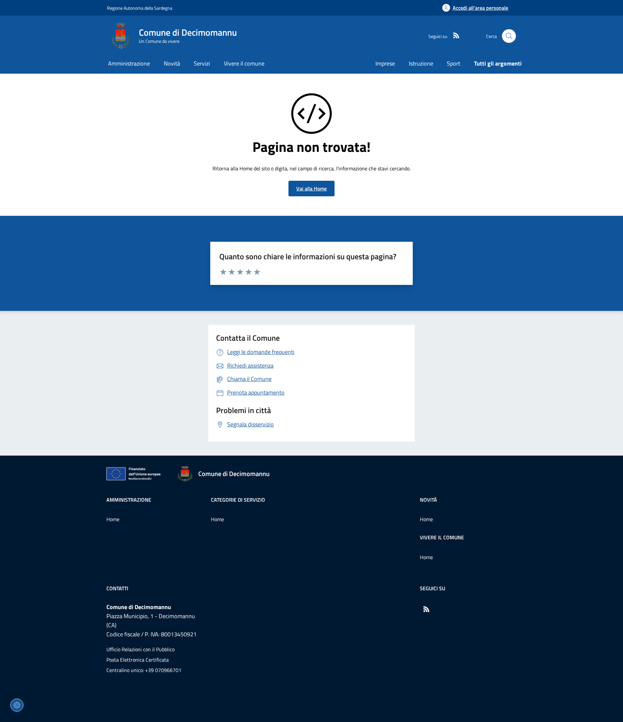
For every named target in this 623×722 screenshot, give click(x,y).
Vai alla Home (311, 188)
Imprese (385, 63)
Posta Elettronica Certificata (137, 660)
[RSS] (453, 36)
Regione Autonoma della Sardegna (139, 8)
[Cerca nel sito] (509, 36)
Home (112, 519)
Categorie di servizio (238, 500)
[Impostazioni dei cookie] (16, 705)
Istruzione (421, 63)
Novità (428, 500)
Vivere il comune (442, 537)
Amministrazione (128, 500)
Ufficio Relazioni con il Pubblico (140, 649)
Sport (453, 63)
